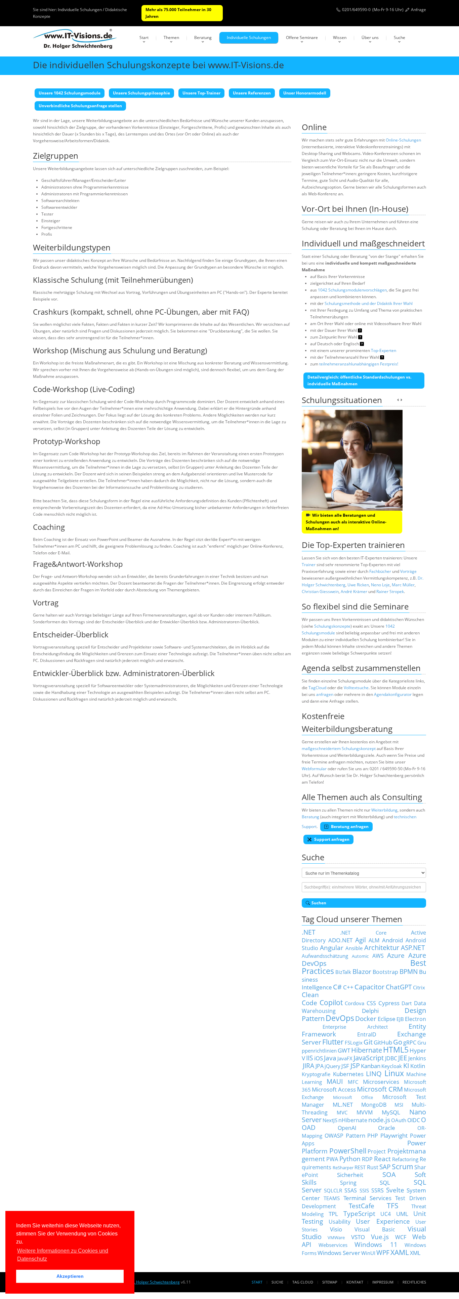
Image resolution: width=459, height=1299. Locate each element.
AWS (378, 955)
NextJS (330, 1120)
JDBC (391, 1058)
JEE (402, 1058)
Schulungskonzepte (332, 626)
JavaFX (344, 1058)
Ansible (354, 948)
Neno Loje (380, 585)
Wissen (339, 37)
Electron (415, 1019)
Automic (360, 956)
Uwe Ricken (358, 585)
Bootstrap (385, 972)
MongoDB (373, 1104)
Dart (407, 1003)
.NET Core (363, 932)
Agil (360, 940)
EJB (400, 1019)
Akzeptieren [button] (70, 1276)
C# (337, 986)
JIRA (308, 1065)
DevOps (340, 1018)
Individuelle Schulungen (249, 37)
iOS (318, 1058)
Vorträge (408, 571)
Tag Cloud (302, 1282)
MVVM (365, 1112)
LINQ (374, 1073)
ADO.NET (340, 940)
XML (415, 1253)
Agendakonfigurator (393, 694)
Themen (171, 37)
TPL (333, 1214)
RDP (367, 1159)
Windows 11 (376, 1244)
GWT (344, 1050)
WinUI (368, 1253)
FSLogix (354, 1042)
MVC (342, 1112)
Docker (365, 1018)
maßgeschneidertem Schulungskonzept (339, 748)
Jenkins (417, 1058)
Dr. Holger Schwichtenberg (154, 1282)
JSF (345, 1066)
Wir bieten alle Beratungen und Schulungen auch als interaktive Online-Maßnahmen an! (346, 522)
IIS (309, 1058)
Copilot (331, 1002)
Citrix (419, 987)
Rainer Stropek (390, 591)
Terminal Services (367, 1198)
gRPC (409, 1042)
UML (402, 1214)
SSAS (350, 1190)
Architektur (381, 947)
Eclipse (386, 1019)
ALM (374, 940)
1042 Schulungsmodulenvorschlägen (352, 290)
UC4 (385, 1214)
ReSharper (343, 1168)
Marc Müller (403, 585)
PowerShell (347, 1150)
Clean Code (310, 998)
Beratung (203, 37)
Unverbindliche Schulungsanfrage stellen (80, 106)
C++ (348, 987)
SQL (385, 1182)
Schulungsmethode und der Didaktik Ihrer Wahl (369, 303)
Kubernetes (348, 1074)
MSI (398, 1104)
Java (330, 1058)
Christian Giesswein (320, 591)
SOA (389, 1174)
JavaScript (368, 1057)
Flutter (333, 1042)
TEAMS (332, 1198)
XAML (399, 1252)
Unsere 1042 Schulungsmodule (69, 93)
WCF (400, 1237)
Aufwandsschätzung (325, 955)
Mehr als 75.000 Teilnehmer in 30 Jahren (178, 13)
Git (368, 1042)
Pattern (355, 1135)
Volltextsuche (356, 688)
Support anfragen (331, 839)
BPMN (409, 971)
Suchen (318, 903)
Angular (331, 947)
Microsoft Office (353, 1097)
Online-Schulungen (403, 140)
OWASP (334, 1135)
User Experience (383, 1221)
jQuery (332, 1066)
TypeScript (359, 1213)
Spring (348, 1182)
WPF (382, 1252)
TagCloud (317, 688)
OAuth (398, 1120)
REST (360, 1167)
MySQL (391, 1112)
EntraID (366, 1034)
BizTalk (343, 972)
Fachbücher (380, 571)
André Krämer (354, 591)
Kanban (370, 1066)
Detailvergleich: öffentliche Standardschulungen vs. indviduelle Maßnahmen (359, 380)
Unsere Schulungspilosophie (141, 93)
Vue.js (380, 1236)
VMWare (336, 1237)
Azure (396, 955)
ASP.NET (413, 947)
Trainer (309, 564)
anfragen (324, 694)
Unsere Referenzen (252, 93)
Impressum (382, 1282)
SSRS (377, 1190)
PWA (332, 1159)
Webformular (314, 769)
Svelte (395, 1190)
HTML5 (396, 1050)
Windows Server (339, 1253)
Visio (336, 1229)
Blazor (361, 971)
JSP (355, 1065)
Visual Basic (374, 1229)
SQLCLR (333, 1190)
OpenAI (347, 1128)
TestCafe (361, 1206)
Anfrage (418, 9)
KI (406, 1065)
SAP (384, 1167)
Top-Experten (383, 350)
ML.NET (343, 1104)
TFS (393, 1205)
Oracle (386, 1128)
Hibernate (366, 1050)
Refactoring (405, 1159)
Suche (399, 37)
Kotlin (417, 1066)
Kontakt (354, 1282)
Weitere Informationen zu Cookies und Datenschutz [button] (62, 1255)
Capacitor (369, 986)
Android (392, 940)
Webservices (333, 1245)
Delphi (370, 1011)
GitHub (383, 1042)
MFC (353, 1081)
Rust (372, 1167)
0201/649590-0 (356, 9)
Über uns (370, 37)
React (382, 1158)
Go (397, 1042)
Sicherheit (350, 1175)
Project (377, 1151)
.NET (309, 932)
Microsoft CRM (380, 1089)
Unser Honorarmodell (304, 93)
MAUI (335, 1081)
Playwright (394, 1135)
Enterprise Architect (355, 1026)
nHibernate (352, 1120)
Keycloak (391, 1066)
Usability (339, 1221)
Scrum (402, 1166)
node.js (379, 1119)
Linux (394, 1073)
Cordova (354, 1003)
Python (350, 1158)
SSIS (364, 1190)
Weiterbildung (384, 810)
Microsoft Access (334, 1089)
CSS (371, 1003)
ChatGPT (399, 987)
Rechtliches (414, 1282)
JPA (320, 1066)
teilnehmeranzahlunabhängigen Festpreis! (358, 364)
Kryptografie (316, 1074)
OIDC (413, 1120)
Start (144, 37)
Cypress (389, 1003)
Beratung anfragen (349, 826)
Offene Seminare (302, 37)
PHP (372, 1135)
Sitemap (329, 1282)
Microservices (381, 1081)
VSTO (358, 1237)
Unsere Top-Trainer (201, 93)
